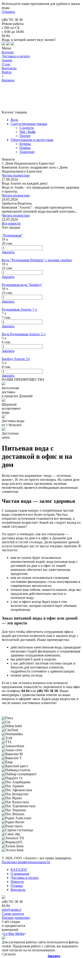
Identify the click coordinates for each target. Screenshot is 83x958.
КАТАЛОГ (19, 869)
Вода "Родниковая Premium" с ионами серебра (37, 260)
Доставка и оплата (16, 56)
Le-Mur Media (14, 934)
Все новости (11, 223)
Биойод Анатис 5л (16, 359)
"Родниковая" (12, 235)
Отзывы (17, 886)
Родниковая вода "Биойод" (22, 285)
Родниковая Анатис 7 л (19, 309)
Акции (7, 60)
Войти (7, 72)
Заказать (54, 956)
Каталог (8, 52)
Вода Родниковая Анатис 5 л (23, 334)
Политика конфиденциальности (26, 862)
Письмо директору (16, 918)
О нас (6, 64)
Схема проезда (13, 914)
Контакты (9, 68)
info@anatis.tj (11, 910)
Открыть (8, 12)
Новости (17, 882)
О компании (20, 873)
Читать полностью (16, 175)
